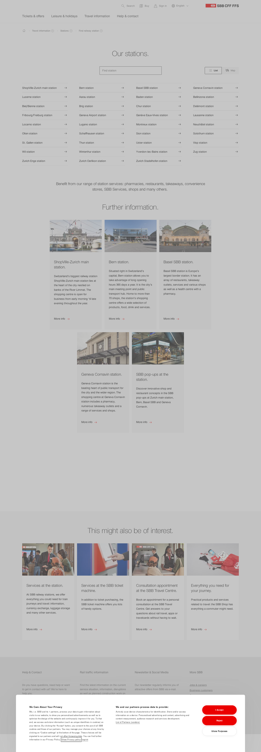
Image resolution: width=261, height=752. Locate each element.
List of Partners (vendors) (128, 722)
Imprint (85, 739)
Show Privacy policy (71, 739)
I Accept (219, 709)
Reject (219, 720)
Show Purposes (219, 731)
